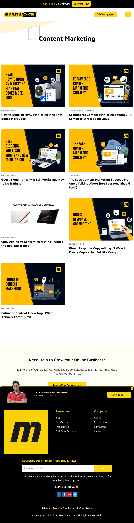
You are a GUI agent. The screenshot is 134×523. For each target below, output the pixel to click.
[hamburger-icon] (128, 14)
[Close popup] (132, 388)
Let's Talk (119, 394)
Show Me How (81, 3)
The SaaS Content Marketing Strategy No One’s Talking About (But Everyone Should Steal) (99, 183)
